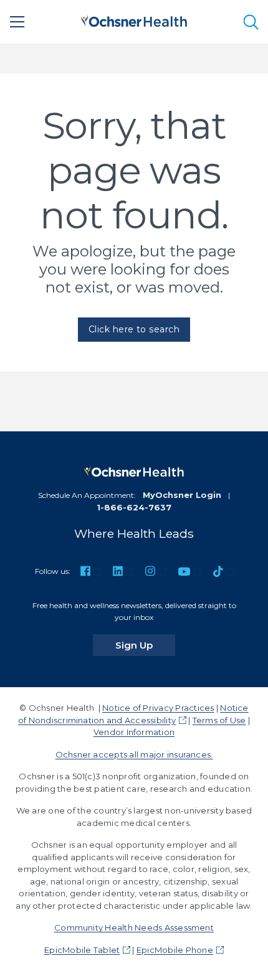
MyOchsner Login (182, 495)
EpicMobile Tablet (82, 950)
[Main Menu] (17, 21)
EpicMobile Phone (174, 950)
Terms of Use (219, 720)
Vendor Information (134, 732)
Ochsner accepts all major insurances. (134, 754)
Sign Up (145, 645)
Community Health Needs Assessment (134, 927)
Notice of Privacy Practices (158, 708)
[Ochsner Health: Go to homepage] (134, 20)
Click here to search (134, 329)
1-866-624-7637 (134, 507)
